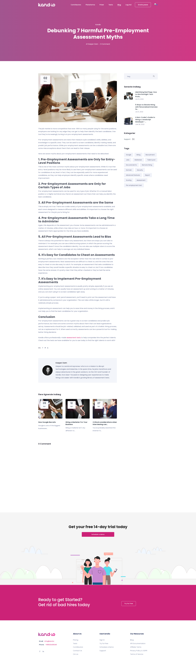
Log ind (128, 5)
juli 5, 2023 (139, 112)
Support (103, 651)
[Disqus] (77, 473)
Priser (102, 5)
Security (140, 170)
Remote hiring (147, 165)
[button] (156, 4)
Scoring (128, 180)
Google (128, 155)
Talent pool (151, 160)
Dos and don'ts (131, 165)
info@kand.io (49, 641)
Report (147, 175)
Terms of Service (136, 654)
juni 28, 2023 (139, 124)
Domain (129, 170)
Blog (119, 5)
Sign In (102, 640)
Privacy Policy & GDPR (138, 651)
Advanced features (133, 175)
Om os (75, 654)
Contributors (76, 5)
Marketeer (138, 160)
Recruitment (150, 155)
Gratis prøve (143, 5)
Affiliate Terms (135, 647)
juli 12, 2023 (139, 99)
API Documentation (137, 644)
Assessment (141, 180)
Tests (111, 5)
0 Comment (105, 44)
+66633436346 (51, 645)
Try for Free (128, 604)
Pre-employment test (134, 185)
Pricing (75, 640)
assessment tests (74, 337)
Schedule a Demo (107, 647)
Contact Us (77, 651)
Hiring (138, 155)
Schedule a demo (98, 534)
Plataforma (90, 5)
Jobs (127, 160)
